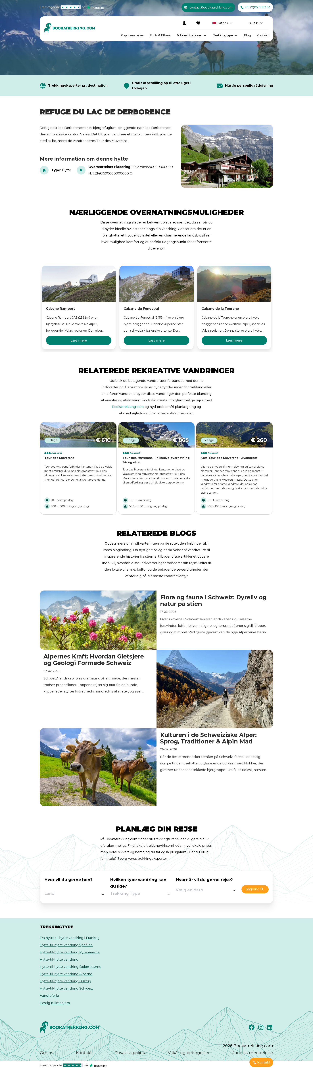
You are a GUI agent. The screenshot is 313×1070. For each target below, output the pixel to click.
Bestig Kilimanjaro (55, 1003)
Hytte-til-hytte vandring (59, 960)
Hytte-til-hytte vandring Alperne (66, 974)
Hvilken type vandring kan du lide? (138, 883)
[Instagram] (261, 1028)
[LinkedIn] (270, 1028)
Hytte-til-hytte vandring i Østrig (65, 981)
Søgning (252, 889)
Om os (46, 1052)
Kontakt (263, 35)
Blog (247, 35)
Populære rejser (132, 35)
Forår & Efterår (160, 35)
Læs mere (79, 340)
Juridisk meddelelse (252, 1052)
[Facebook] (252, 1028)
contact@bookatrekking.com (210, 7)
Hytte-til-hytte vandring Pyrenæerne (70, 952)
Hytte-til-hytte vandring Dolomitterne (70, 967)
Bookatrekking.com (128, 407)
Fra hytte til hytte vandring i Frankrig (70, 938)
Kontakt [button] (263, 1062)
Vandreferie (49, 996)
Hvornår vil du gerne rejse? (204, 879)
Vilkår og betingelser (189, 1052)
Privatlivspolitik (129, 1052)
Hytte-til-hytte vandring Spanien (66, 945)
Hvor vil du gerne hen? (68, 879)
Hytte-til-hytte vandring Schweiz (66, 988)
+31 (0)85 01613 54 (257, 7)
